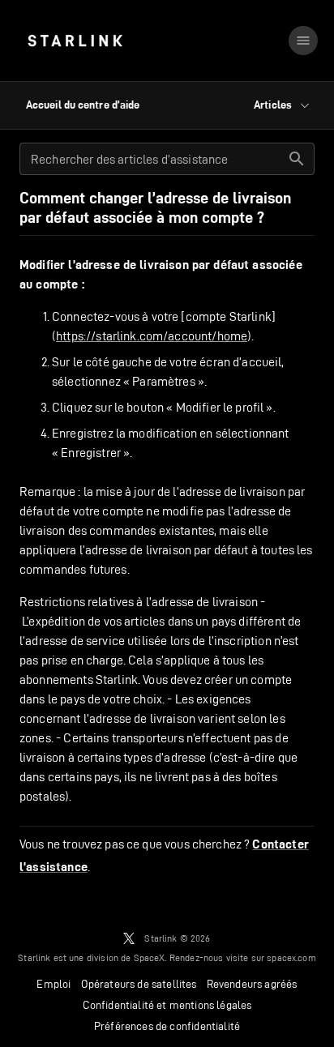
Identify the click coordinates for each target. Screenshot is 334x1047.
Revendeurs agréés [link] (252, 983)
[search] (296, 159)
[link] (75, 40)
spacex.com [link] (291, 957)
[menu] (303, 40)
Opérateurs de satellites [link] (139, 983)
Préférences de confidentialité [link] (167, 1025)
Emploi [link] (53, 983)
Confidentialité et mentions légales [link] (167, 1004)
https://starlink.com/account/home (151, 336)
